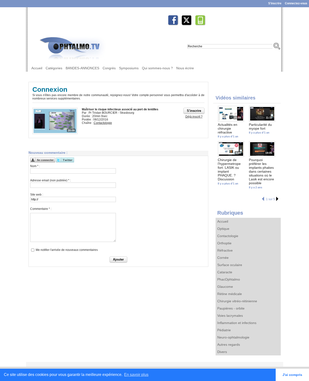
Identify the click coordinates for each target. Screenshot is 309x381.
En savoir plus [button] (136, 375)
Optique (223, 229)
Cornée (223, 258)
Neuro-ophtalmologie (233, 337)
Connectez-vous (296, 3)
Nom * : (35, 166)
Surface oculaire (229, 265)
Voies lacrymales (230, 316)
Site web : (36, 194)
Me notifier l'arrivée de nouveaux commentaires (67, 250)
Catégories (54, 68)
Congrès (109, 68)
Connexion (49, 89)
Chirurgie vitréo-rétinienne (237, 301)
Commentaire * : (40, 209)
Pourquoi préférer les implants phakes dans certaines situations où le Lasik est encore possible (261, 171)
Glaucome (225, 287)
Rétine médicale (229, 294)
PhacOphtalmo (228, 279)
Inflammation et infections (236, 323)
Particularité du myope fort (260, 126)
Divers (222, 352)
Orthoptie (224, 243)
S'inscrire (274, 3)
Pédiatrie (224, 330)
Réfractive (225, 250)
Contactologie (227, 236)
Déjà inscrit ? (194, 116)
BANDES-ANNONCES (82, 68)
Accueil (36, 68)
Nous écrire (185, 68)
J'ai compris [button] (292, 375)
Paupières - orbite (231, 308)
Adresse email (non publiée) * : (50, 180)
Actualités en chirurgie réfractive (227, 128)
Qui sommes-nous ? (157, 68)
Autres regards (228, 344)
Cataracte (224, 272)
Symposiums (129, 68)
